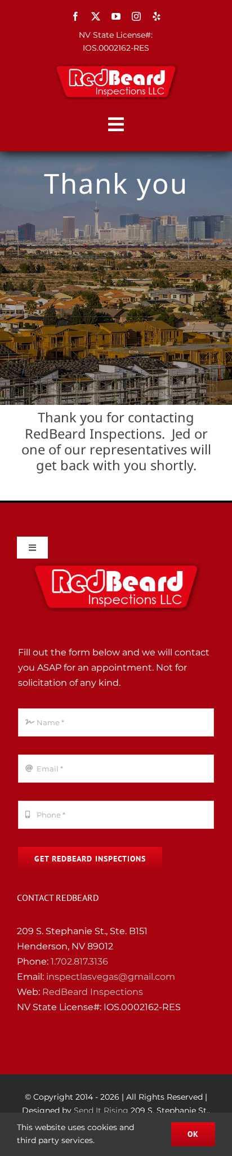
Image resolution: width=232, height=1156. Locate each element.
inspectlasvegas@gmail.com (110, 976)
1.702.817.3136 (79, 961)
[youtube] (116, 16)
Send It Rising (101, 1110)
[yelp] (156, 16)
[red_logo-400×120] (116, 67)
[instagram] (136, 16)
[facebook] (75, 16)
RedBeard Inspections (92, 992)
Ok (193, 1134)
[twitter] (95, 16)
